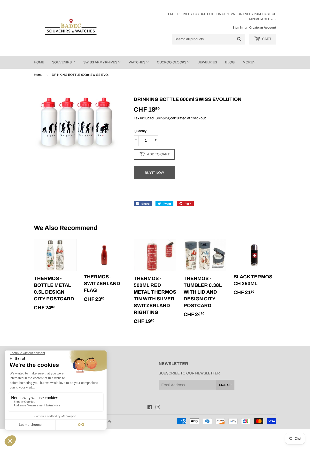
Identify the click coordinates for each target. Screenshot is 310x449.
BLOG (230, 62)
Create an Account (262, 27)
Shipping (162, 118)
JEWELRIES (207, 62)
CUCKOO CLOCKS (172, 62)
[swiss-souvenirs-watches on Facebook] (149, 408)
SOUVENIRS (62, 62)
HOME (39, 62)
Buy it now (154, 173)
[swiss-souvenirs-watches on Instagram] (157, 408)
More (248, 62)
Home (38, 74)
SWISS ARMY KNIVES (100, 62)
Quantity (140, 131)
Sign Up (225, 385)
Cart (266, 39)
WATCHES (137, 62)
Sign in (237, 27)
